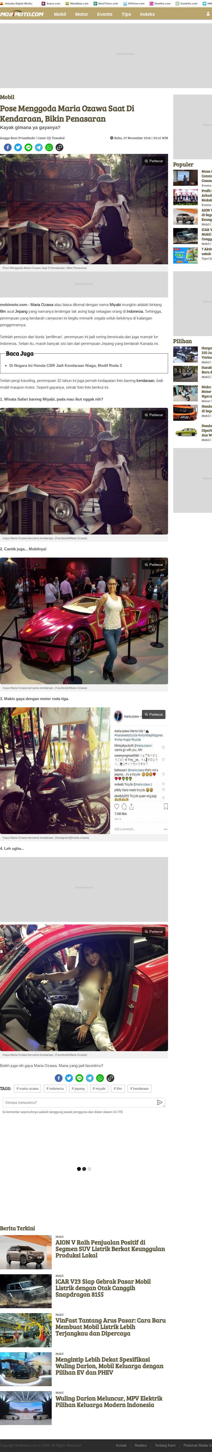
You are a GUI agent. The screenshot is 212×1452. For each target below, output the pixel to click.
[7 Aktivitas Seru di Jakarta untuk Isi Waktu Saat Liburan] (185, 255)
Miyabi (115, 304)
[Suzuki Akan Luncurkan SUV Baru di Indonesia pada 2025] (185, 374)
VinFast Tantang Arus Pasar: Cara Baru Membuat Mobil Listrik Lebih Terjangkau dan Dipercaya (111, 1326)
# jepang (78, 1089)
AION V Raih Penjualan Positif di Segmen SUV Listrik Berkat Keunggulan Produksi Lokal (110, 1248)
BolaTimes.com (108, 3)
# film (118, 1089)
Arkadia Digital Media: (19, 3)
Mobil (60, 14)
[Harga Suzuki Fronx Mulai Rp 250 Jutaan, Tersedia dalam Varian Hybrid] (185, 354)
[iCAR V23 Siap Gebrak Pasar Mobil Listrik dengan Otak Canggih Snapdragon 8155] (26, 1291)
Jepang (21, 311)
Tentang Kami (165, 1445)
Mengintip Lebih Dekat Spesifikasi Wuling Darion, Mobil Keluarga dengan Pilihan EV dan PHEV (109, 1365)
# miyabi (99, 1089)
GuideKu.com (189, 3)
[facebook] (8, 147)
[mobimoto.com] (24, 12)
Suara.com (53, 3)
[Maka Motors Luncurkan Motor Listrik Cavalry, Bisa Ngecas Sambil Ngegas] (185, 393)
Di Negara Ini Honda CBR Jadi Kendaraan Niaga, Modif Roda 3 (65, 365)
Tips (126, 14)
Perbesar (156, 161)
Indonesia (135, 311)
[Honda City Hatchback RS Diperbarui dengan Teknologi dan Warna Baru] (185, 432)
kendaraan (145, 380)
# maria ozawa (27, 1089)
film (3, 311)
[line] (28, 147)
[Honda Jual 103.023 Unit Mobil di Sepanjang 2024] (185, 413)
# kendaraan (139, 1089)
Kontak (121, 1445)
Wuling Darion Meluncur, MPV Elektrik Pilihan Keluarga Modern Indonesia (109, 1401)
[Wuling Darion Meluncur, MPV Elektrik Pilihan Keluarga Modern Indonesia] (26, 1408)
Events (104, 14)
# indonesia (55, 1089)
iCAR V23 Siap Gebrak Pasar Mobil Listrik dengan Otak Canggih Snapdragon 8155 (103, 1287)
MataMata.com (79, 3)
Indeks (147, 14)
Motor (81, 14)
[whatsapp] (49, 147)
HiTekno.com (136, 3)
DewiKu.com (162, 3)
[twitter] (18, 147)
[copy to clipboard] (59, 147)
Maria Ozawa (42, 304)
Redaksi (141, 1445)
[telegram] (39, 147)
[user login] (208, 15)
